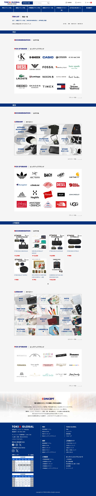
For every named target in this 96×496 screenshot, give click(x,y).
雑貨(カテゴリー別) (48, 8)
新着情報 (68, 434)
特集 (67, 429)
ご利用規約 (69, 459)
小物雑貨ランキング (47, 463)
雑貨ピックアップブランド (49, 452)
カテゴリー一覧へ (72, 159)
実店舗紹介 (89, 8)
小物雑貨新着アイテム (47, 459)
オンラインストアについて (74, 457)
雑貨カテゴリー (46, 450)
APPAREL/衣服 (42, 20)
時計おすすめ (45, 431)
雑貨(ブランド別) (20, 8)
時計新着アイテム (46, 429)
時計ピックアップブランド (49, 436)
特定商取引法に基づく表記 (73, 463)
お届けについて (71, 447)
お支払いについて (70, 445)
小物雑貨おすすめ (46, 461)
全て (13, 20)
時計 (43, 427)
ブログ (67, 436)
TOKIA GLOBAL (71, 427)
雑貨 (43, 441)
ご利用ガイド (70, 441)
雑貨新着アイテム (46, 443)
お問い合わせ (69, 452)
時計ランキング (46, 434)
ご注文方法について (71, 443)
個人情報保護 (69, 461)
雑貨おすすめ (45, 445)
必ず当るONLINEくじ (75, 8)
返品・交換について (71, 450)
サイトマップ (69, 468)
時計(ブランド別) (6, 8)
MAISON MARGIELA (32, 20)
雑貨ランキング (46, 447)
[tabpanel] (48, 259)
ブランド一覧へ (73, 97)
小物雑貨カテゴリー (47, 466)
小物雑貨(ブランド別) (34, 8)
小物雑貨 (45, 457)
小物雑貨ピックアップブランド (50, 468)
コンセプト (69, 431)
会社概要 (68, 466)
